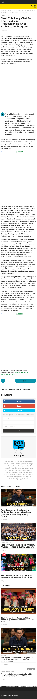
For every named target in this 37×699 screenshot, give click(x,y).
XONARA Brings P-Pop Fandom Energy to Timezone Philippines (16, 576)
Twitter (19, 411)
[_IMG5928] (18, 339)
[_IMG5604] (18, 177)
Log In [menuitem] (2, 2)
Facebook (19, 401)
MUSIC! (12, 671)
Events (3, 671)
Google (19, 406)
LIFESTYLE (5, 15)
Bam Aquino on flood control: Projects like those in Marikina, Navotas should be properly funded (16, 513)
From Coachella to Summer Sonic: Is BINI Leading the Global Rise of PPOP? (16, 675)
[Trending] (4, 554)
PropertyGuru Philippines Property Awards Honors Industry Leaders (18, 546)
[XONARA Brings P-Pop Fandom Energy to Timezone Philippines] (18, 562)
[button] (32, 6)
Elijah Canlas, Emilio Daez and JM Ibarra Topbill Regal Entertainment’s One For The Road (17, 619)
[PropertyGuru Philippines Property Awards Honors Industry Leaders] (18, 532)
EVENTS (3, 542)
